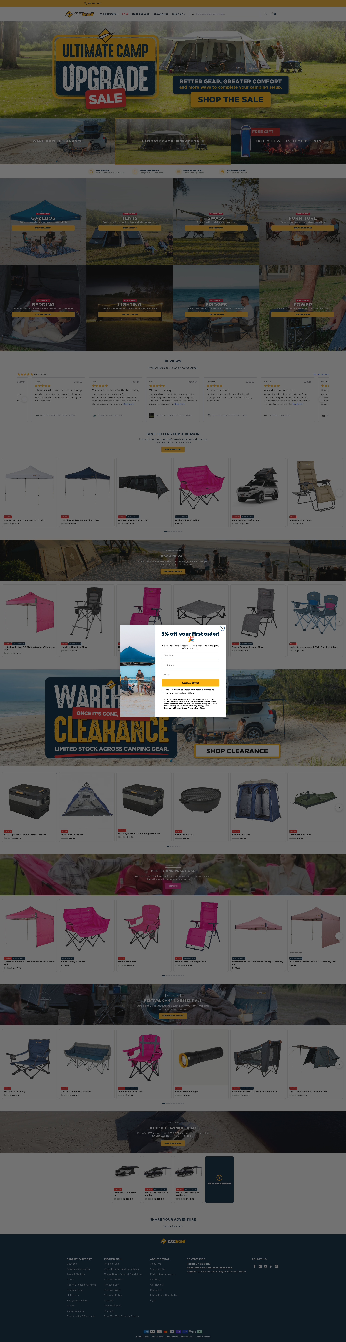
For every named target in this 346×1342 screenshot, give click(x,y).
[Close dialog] (222, 628)
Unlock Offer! (190, 683)
